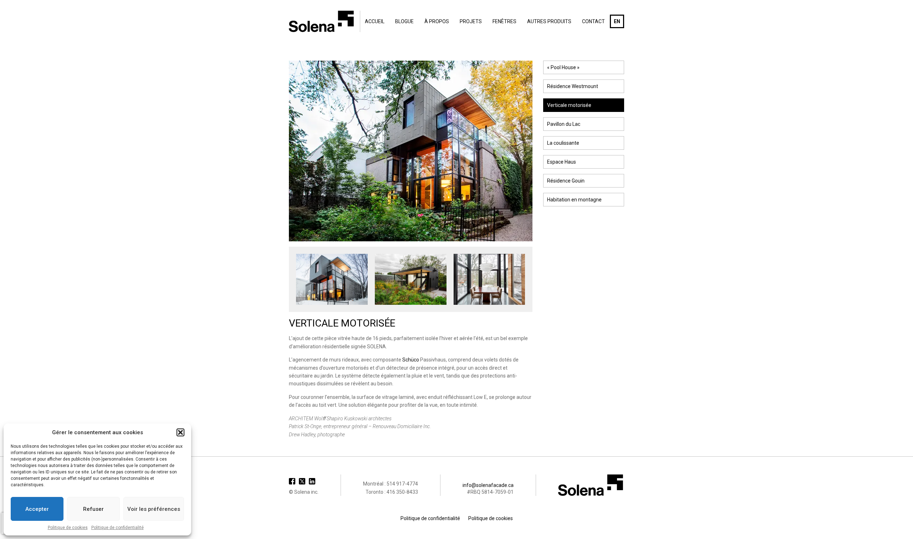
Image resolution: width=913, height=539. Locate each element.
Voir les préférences (153, 509)
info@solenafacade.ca (488, 485)
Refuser (93, 509)
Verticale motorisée (569, 105)
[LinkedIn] (312, 481)
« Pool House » (563, 67)
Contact (593, 21)
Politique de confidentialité (117, 527)
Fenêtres (504, 21)
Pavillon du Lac (563, 124)
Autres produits (549, 21)
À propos (436, 21)
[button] (180, 432)
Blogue (404, 21)
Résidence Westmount (572, 86)
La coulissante (563, 143)
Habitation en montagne (574, 199)
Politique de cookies (68, 527)
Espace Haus (561, 162)
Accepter (37, 509)
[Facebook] (292, 481)
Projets (471, 21)
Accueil (374, 21)
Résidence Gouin (566, 181)
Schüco (410, 360)
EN (617, 21)
